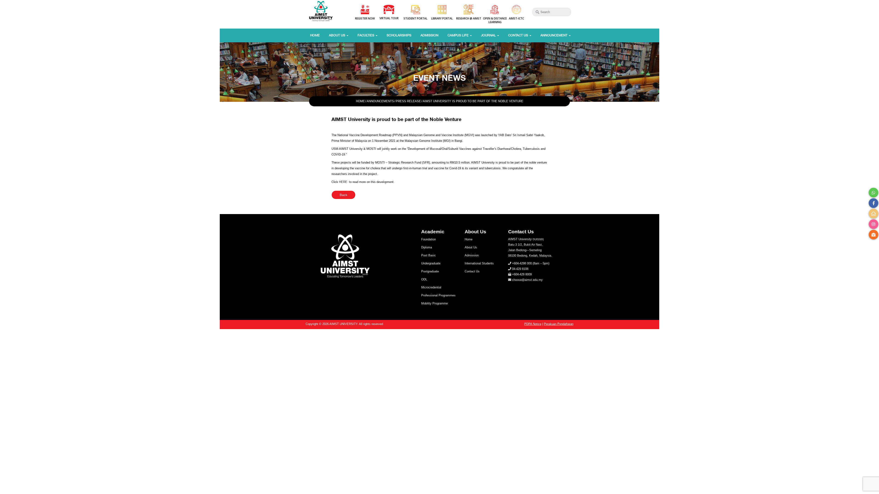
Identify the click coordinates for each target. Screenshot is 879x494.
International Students (479, 263)
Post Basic (428, 255)
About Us (337, 35)
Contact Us (518, 35)
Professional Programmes (438, 295)
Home (315, 35)
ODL (424, 279)
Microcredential (431, 287)
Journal (489, 35)
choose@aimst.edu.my (527, 280)
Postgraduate (430, 271)
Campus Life (458, 35)
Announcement (554, 35)
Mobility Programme (434, 303)
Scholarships (399, 35)
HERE (343, 182)
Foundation (428, 239)
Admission (429, 35)
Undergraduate (430, 263)
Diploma (426, 247)
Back (343, 195)
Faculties (366, 35)
